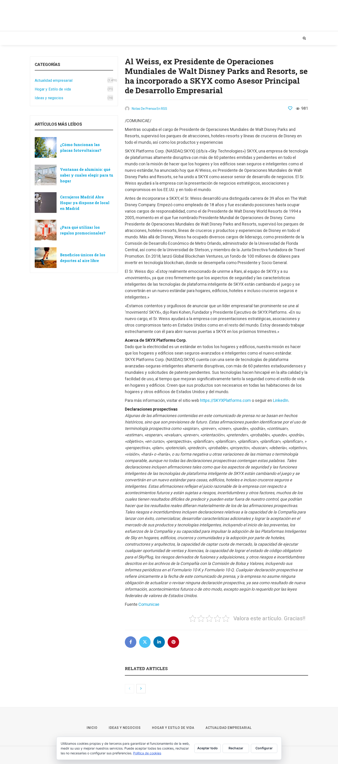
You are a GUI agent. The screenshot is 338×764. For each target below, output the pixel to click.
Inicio (39, 38)
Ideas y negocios (67, 38)
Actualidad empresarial (162, 38)
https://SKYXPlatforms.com (225, 400)
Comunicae (148, 604)
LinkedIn (280, 400)
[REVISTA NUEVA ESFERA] (76, 15)
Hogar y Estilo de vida (110, 38)
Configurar (264, 748)
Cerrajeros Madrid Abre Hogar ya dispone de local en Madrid (84, 203)
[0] (290, 108)
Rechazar (236, 748)
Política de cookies (147, 753)
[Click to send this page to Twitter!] (145, 642)
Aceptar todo (207, 748)
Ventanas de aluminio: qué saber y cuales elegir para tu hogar (86, 175)
